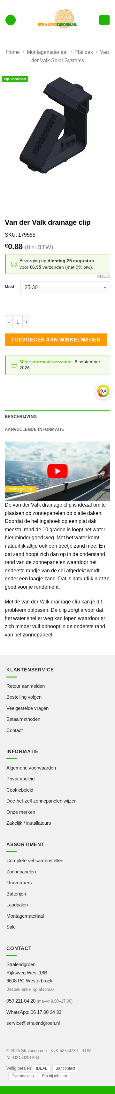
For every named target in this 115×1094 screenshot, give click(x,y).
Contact (14, 730)
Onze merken (20, 812)
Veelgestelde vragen (27, 708)
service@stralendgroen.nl (33, 1023)
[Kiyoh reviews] (103, 391)
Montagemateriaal (47, 52)
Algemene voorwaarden (31, 767)
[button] (10, 20)
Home (13, 52)
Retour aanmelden (25, 686)
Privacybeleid (20, 778)
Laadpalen (17, 904)
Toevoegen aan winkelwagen (56, 339)
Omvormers (19, 882)
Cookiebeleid (19, 790)
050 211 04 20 (20, 1001)
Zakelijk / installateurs (28, 823)
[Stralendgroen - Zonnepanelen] (58, 20)
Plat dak (83, 52)
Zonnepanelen (21, 871)
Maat (9, 287)
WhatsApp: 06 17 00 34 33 (33, 1012)
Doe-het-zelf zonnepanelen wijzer (41, 801)
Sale (11, 927)
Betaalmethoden (23, 719)
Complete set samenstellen (34, 860)
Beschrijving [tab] (21, 416)
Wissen (103, 276)
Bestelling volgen (24, 697)
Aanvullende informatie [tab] (35, 429)
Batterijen (16, 893)
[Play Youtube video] (57, 471)
